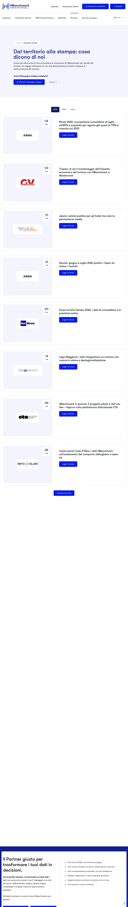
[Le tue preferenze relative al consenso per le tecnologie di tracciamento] (124, 903)
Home (18, 43)
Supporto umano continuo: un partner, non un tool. (88, 880)
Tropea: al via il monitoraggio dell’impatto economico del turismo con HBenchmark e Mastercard (84, 172)
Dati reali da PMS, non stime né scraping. (85, 862)
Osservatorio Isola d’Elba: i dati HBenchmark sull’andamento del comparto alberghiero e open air (88, 454)
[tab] (55, 109)
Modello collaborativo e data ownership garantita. (88, 876)
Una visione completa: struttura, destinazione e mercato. (91, 867)
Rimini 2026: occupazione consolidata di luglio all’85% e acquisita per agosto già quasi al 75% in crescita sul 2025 (89, 125)
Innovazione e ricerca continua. (81, 884)
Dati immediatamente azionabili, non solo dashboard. (90, 871)
